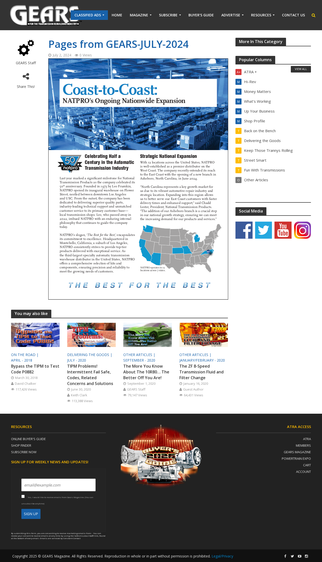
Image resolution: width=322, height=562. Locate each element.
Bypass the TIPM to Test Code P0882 (35, 369)
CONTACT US (293, 15)
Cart (307, 465)
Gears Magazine (297, 452)
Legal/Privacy (222, 556)
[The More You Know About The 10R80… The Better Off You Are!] (147, 334)
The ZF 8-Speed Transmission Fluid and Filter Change (201, 371)
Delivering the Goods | (90, 354)
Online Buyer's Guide (28, 439)
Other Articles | (139, 354)
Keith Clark (79, 395)
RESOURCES (261, 15)
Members (303, 445)
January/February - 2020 (202, 360)
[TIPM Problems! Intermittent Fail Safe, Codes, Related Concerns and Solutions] (91, 334)
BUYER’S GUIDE (201, 15)
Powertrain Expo (296, 458)
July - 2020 (76, 360)
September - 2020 (139, 360)
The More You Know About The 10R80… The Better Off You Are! (146, 371)
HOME (117, 15)
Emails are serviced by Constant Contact (60, 538)
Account (303, 471)
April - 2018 (21, 360)
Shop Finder (21, 445)
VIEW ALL (301, 69)
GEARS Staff (26, 62)
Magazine (139, 15)
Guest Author (193, 389)
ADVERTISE (230, 15)
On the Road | (25, 354)
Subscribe (168, 15)
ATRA (307, 439)
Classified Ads (87, 15)
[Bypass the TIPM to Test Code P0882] (35, 334)
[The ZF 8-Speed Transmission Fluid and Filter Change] (203, 334)
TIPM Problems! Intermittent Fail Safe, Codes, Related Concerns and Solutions (90, 374)
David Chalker (25, 383)
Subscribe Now (23, 452)
